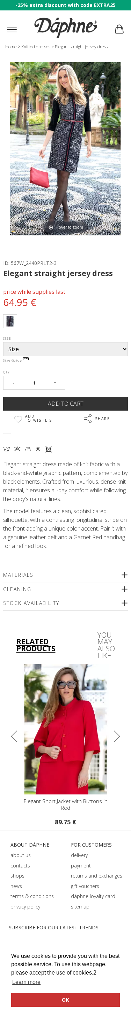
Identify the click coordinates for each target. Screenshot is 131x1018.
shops (17, 875)
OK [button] (65, 1000)
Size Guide (13, 360)
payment (81, 865)
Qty (6, 372)
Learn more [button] (26, 982)
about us (20, 855)
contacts (20, 865)
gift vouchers (85, 886)
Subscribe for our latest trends (54, 927)
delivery (79, 855)
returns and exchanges (96, 875)
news (16, 886)
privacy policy (25, 906)
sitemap (80, 906)
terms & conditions (32, 896)
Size (7, 338)
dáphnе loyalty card (93, 896)
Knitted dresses (35, 47)
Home (11, 47)
